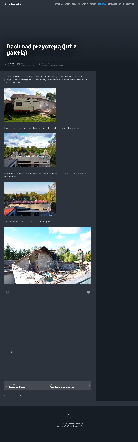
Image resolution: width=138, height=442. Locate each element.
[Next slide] (88, 292)
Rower (93, 4)
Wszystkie (59, 65)
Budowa (102, 4)
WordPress (68, 426)
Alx (82, 426)
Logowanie (128, 4)
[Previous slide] (7, 292)
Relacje (76, 4)
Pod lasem (51, 65)
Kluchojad (11, 65)
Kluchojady (12, 4)
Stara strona (114, 4)
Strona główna (62, 4)
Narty (85, 4)
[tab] (11, 352)
